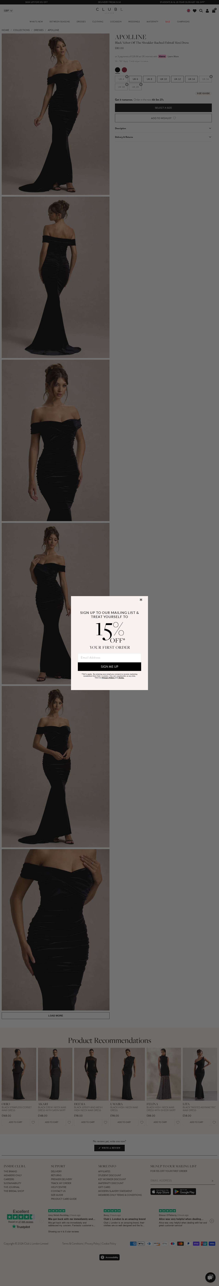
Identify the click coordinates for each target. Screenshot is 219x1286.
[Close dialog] (141, 600)
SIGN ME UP (109, 666)
